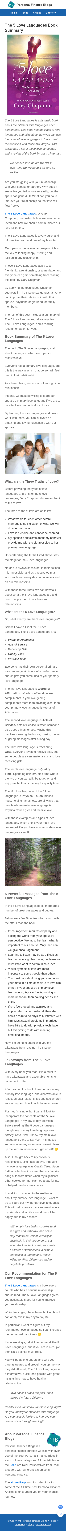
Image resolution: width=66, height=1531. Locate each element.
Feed (13, 1465)
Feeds (53, 1520)
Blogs (31, 1524)
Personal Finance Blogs (34, 1520)
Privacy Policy (43, 1524)
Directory (20, 1524)
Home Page (18, 1482)
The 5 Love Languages (20, 213)
